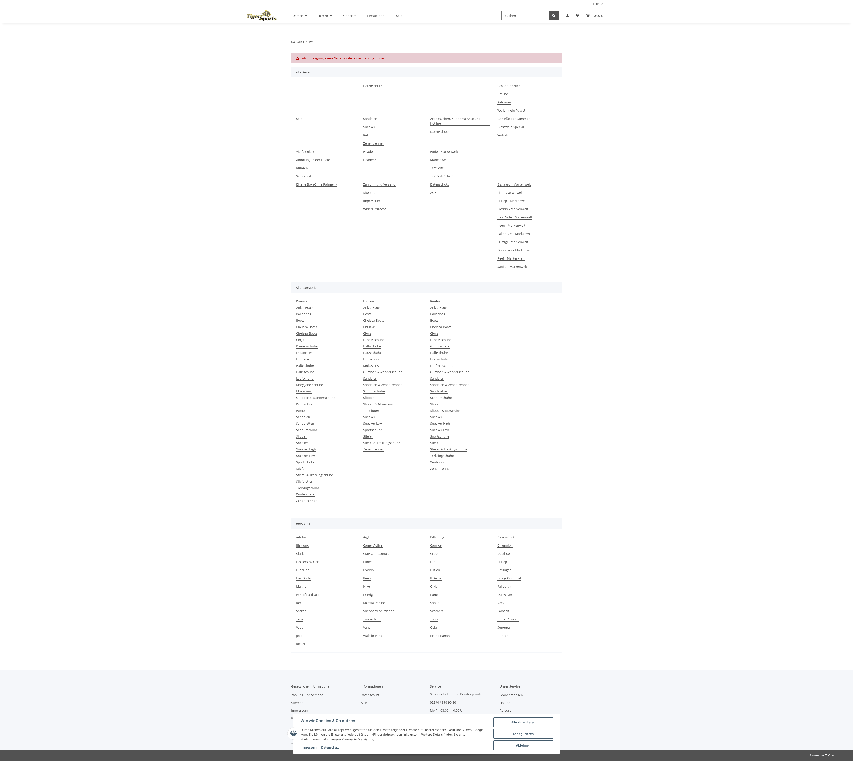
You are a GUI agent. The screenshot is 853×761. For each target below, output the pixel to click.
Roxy (500, 603)
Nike (366, 586)
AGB (433, 192)
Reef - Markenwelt (510, 258)
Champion (505, 545)
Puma (434, 595)
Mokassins (304, 391)
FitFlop (502, 562)
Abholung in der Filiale (313, 160)
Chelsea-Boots (306, 333)
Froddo (368, 570)
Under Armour (508, 619)
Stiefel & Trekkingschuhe (314, 475)
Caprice (436, 545)
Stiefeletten (304, 481)
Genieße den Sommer (513, 119)
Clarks (300, 553)
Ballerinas (303, 314)
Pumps (301, 410)
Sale (399, 16)
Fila (432, 562)
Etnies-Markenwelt (444, 151)
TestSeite (437, 168)
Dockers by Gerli (308, 562)
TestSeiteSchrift (442, 176)
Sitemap (369, 192)
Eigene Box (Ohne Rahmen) (316, 184)
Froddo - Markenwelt (512, 209)
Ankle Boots (304, 307)
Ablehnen (523, 745)
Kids (366, 135)
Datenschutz (372, 86)
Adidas (301, 537)
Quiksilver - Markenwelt (515, 250)
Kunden (302, 168)
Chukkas (369, 327)
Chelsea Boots (306, 327)
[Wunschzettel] (577, 15)
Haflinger (504, 570)
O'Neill (435, 586)
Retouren (504, 102)
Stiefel (300, 468)
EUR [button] (596, 4)
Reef (299, 603)
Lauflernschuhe (441, 365)
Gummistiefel (440, 346)
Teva (299, 619)
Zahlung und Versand (379, 184)
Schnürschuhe (307, 430)
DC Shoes (504, 553)
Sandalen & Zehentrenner (382, 385)
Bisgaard (302, 545)
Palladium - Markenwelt (515, 234)
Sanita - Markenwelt (512, 266)
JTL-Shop (830, 755)
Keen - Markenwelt (511, 225)
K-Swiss (436, 578)
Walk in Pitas (372, 636)
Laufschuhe (304, 378)
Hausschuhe (305, 372)
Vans (366, 627)
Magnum (302, 586)
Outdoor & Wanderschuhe (315, 398)
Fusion (435, 570)
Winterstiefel (305, 494)
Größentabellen (509, 86)
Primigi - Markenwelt (512, 242)
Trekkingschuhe (308, 488)
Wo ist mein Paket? (511, 110)
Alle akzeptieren (523, 722)
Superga (503, 627)
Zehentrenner (373, 143)
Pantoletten (304, 404)
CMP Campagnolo (376, 553)
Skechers (437, 611)
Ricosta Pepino (374, 603)
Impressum (371, 201)
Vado (299, 627)
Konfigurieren (523, 734)
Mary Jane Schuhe (309, 385)
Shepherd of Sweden (378, 611)
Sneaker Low (305, 456)
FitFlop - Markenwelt (512, 201)
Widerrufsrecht (374, 209)
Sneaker (369, 127)
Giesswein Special (510, 127)
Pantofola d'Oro (307, 595)
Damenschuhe (307, 346)
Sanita (435, 603)
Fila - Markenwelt (510, 192)
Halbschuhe (305, 365)
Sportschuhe (305, 462)
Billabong (437, 537)
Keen (367, 578)
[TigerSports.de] (262, 15)
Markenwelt (439, 160)
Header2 (369, 160)
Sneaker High (306, 449)
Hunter (502, 636)
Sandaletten (305, 423)
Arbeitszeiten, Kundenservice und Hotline (455, 121)
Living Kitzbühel (509, 578)
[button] (567, 15)
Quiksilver (504, 595)
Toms (434, 619)
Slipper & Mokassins (378, 404)
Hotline (502, 94)
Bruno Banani (440, 636)
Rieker (300, 644)
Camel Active (372, 545)
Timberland (372, 619)
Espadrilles (304, 353)
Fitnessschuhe (306, 359)
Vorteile (503, 135)
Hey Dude (303, 578)
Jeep (299, 636)
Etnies (367, 562)
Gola (433, 627)
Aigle (367, 537)
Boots (300, 320)
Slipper (301, 436)
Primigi (368, 595)
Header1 (369, 151)
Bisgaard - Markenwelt (514, 184)
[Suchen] (554, 15)
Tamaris (503, 611)
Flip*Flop (302, 570)
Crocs (434, 553)
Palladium (504, 586)
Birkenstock (505, 537)
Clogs (300, 340)
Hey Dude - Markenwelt (514, 217)
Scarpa (301, 611)
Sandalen (370, 119)
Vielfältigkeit (305, 151)
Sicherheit (303, 176)
